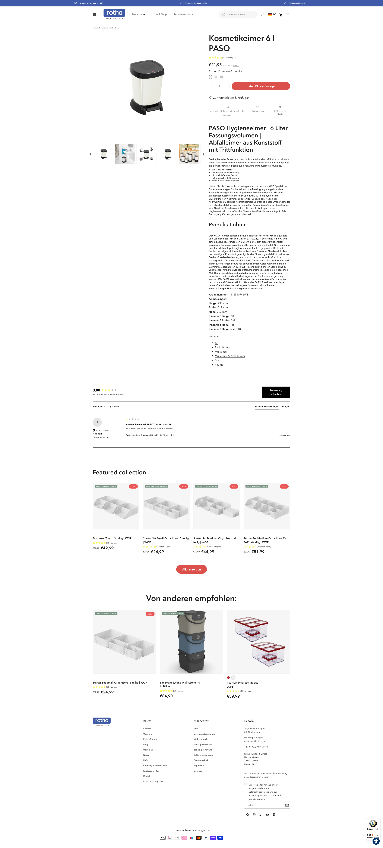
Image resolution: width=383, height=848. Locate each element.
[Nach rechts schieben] (203, 154)
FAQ (145, 760)
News (146, 754)
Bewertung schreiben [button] (276, 392)
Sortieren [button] (98, 406)
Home (95, 27)
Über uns (147, 733)
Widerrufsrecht (201, 739)
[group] (108, 390)
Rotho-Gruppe (150, 739)
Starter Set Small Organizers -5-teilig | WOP (166, 540)
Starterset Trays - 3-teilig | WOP (112, 538)
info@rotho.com (252, 732)
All (216, 343)
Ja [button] (161, 435)
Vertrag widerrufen (203, 744)
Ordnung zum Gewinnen (155, 765)
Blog (145, 744)
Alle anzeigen (191, 569)
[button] (98, 14)
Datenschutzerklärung (204, 733)
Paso (218, 360)
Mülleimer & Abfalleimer (230, 356)
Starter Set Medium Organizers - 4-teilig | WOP (215, 540)
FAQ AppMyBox (151, 770)
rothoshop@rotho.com (255, 741)
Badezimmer (222, 347)
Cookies (198, 770)
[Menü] (378, 820)
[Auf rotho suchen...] (223, 14)
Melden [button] (166, 435)
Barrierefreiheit (201, 760)
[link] (287, 14)
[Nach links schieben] (90, 154)
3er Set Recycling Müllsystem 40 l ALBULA (181, 684)
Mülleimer (221, 352)
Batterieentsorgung (203, 754)
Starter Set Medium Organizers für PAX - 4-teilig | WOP (265, 540)
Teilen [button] (173, 435)
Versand (236, 65)
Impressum (199, 765)
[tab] (267, 407)
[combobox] (238, 14)
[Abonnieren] (287, 805)
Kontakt (147, 776)
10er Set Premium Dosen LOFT (242, 684)
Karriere (147, 728)
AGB (196, 728)
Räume (219, 364)
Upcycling (148, 749)
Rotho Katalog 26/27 (154, 781)
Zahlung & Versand (203, 749)
